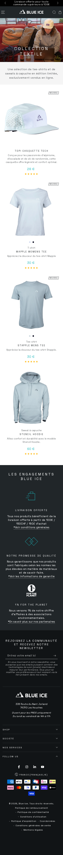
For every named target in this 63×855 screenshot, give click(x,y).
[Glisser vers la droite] (57, 3)
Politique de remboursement (31, 808)
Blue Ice (23, 803)
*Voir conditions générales (31, 527)
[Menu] (3, 12)
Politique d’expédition (23, 821)
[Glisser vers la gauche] (6, 3)
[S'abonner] (55, 655)
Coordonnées (47, 821)
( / (31, 775)
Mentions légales (33, 829)
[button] (54, 12)
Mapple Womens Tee (31, 251)
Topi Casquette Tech (31, 150)
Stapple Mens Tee (32, 345)
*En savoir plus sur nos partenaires (31, 621)
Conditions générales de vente (33, 825)
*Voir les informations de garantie (31, 576)
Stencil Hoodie (31, 434)
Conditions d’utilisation (33, 816)
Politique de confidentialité (33, 812)
